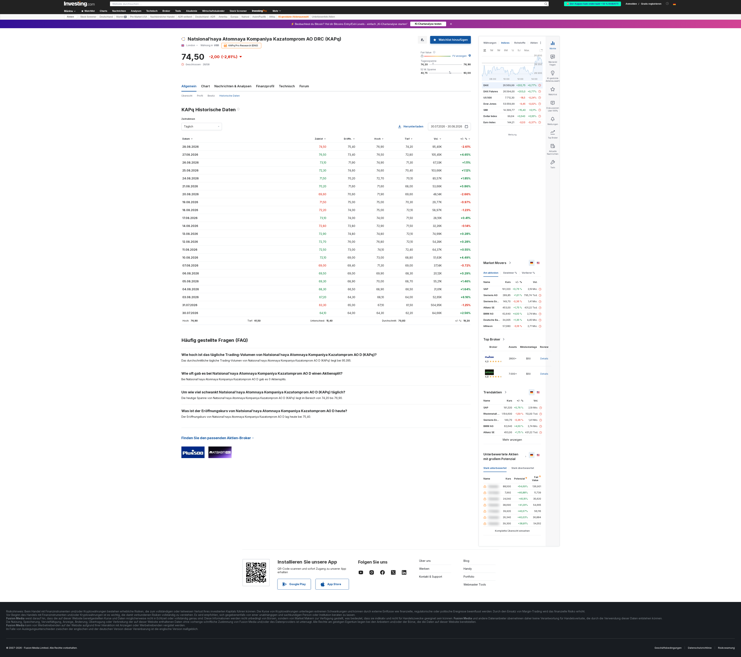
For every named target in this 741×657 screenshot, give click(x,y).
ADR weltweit (185, 16)
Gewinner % (510, 272)
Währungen (489, 42)
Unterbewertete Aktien (323, 16)
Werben (424, 568)
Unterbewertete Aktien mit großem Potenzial (500, 456)
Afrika (272, 16)
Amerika (223, 16)
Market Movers (494, 263)
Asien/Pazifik (259, 16)
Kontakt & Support (430, 576)
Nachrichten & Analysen (232, 86)
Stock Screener (238, 11)
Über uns (425, 560)
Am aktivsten (490, 272)
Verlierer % (528, 272)
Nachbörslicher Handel (162, 16)
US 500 (487, 97)
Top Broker (491, 339)
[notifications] (667, 3)
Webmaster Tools (475, 584)
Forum (304, 86)
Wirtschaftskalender (213, 11)
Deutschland (106, 16)
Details (544, 358)
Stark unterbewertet (495, 468)
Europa (234, 16)
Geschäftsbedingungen (668, 647)
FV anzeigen (460, 55)
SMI (485, 110)
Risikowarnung (726, 647)
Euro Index (489, 122)
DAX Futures (490, 91)
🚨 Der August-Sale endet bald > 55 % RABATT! (592, 4)
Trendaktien (492, 392)
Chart (205, 86)
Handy (468, 568)
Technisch (287, 86)
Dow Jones (489, 103)
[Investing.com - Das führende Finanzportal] (79, 4)
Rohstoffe (519, 42)
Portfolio (469, 576)
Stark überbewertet (522, 468)
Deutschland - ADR (205, 16)
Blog (466, 560)
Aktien (70, 16)
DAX (486, 85)
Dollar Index (490, 116)
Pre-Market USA (138, 16)
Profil (200, 95)
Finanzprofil (265, 86)
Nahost (245, 16)
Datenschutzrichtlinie (700, 647)
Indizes (505, 42)
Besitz (211, 95)
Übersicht (186, 95)
